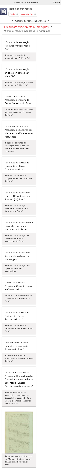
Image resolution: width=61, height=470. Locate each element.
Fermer (56, 2)
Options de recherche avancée (30, 20)
